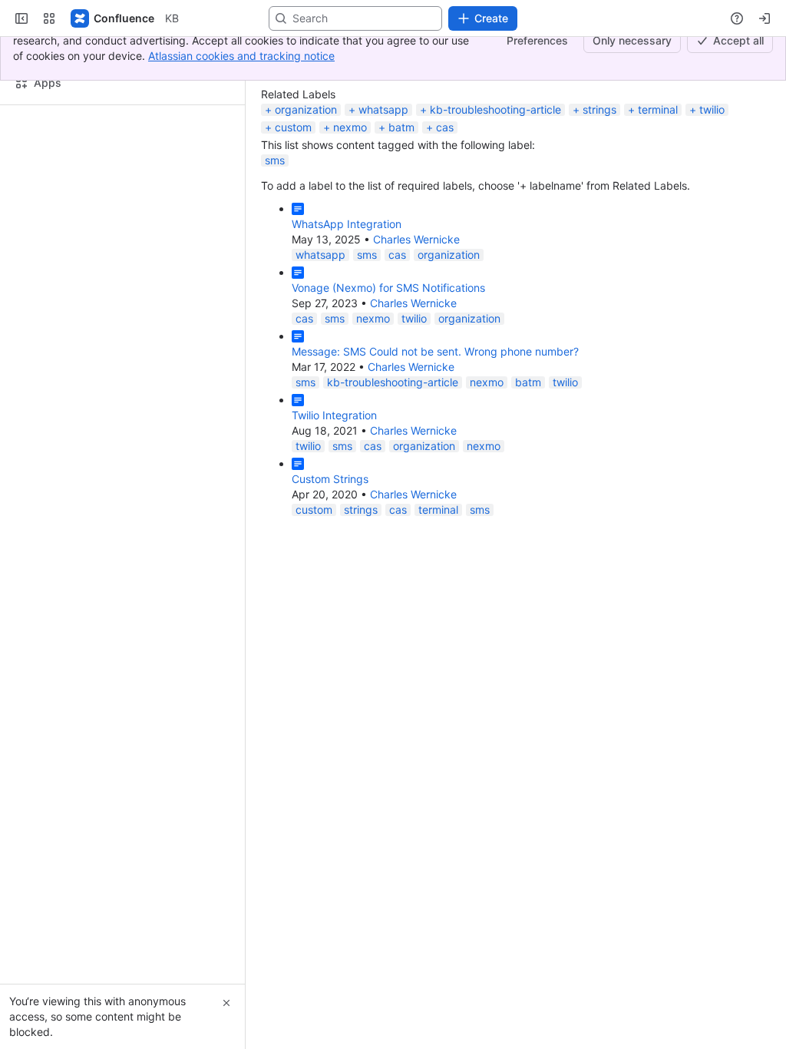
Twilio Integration (334, 495)
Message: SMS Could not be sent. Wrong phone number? (435, 431)
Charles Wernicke (416, 319)
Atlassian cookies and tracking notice (241, 55)
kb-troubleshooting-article (495, 190)
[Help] (737, 99)
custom (293, 207)
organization (306, 190)
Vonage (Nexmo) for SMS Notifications (388, 368)
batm (401, 207)
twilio (712, 190)
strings (599, 190)
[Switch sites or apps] (49, 99)
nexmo (350, 207)
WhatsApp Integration (346, 304)
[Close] (226, 1003)
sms (275, 240)
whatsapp (383, 190)
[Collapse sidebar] (21, 99)
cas (445, 207)
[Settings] (751, 145)
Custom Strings (330, 559)
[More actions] (223, 207)
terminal (658, 190)
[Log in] (764, 99)
